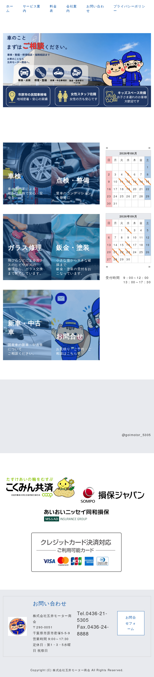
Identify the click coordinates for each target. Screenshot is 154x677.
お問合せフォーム (131, 623)
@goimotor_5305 (136, 434)
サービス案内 (32, 8)
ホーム (9, 8)
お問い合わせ (95, 8)
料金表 (53, 8)
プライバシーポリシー (129, 8)
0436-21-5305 (92, 616)
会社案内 (71, 8)
